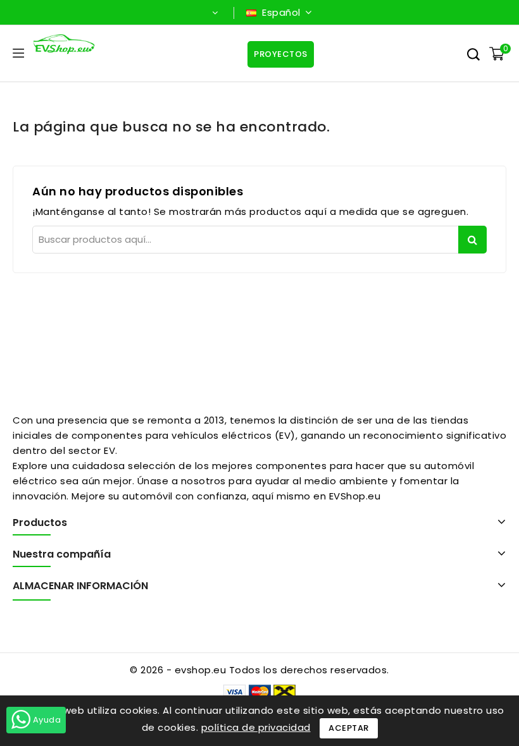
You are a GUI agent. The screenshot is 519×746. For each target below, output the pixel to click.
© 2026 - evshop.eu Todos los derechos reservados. (259, 669)
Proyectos (281, 54)
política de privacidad (256, 727)
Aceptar (348, 728)
